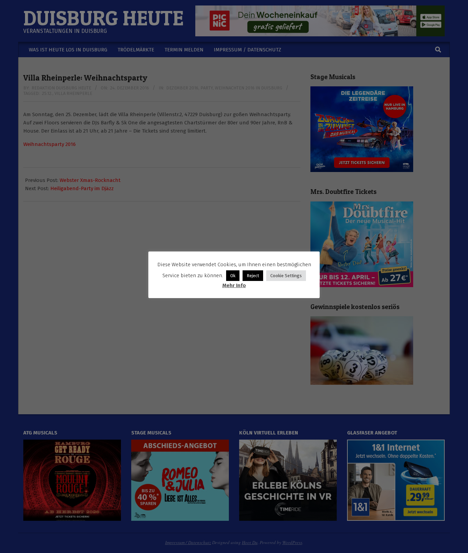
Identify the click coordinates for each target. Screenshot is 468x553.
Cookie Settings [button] (286, 275)
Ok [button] (232, 275)
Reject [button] (253, 275)
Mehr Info (234, 285)
